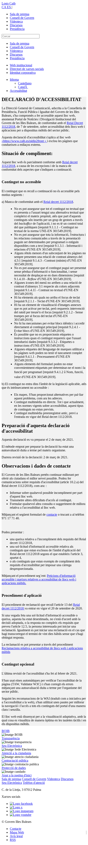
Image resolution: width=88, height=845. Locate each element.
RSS (13, 840)
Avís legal (16, 836)
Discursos (16, 25)
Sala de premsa (19, 14)
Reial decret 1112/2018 (58, 201)
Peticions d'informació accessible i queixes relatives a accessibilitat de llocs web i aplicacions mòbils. (39, 579)
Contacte (15, 828)
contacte (51, 514)
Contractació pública (15, 760)
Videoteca (16, 21)
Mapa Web (17, 832)
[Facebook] (21, 803)
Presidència (17, 29)
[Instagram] (21, 811)
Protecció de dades (14, 768)
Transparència (11, 738)
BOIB (6, 731)
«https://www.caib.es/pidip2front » (24, 141)
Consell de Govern (22, 18)
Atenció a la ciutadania (16, 753)
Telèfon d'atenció (34, 782)
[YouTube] (20, 814)
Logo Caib (9, 3)
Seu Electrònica (12, 745)
